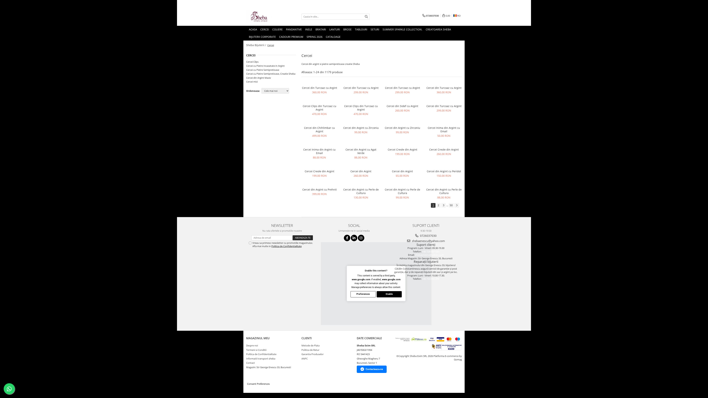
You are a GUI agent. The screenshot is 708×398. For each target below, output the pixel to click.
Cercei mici (252, 81)
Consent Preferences (258, 383)
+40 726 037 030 (430, 251)
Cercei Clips (252, 61)
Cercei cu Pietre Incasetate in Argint (265, 65)
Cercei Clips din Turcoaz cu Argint (319, 107)
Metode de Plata (310, 345)
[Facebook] (347, 238)
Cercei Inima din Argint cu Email (444, 129)
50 (451, 205)
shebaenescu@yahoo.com (428, 241)
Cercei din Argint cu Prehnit (319, 189)
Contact (250, 362)
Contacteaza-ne (374, 369)
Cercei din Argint (360, 171)
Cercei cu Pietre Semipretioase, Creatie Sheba (270, 73)
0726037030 (428, 236)
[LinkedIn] (354, 238)
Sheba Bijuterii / (256, 45)
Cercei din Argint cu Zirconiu (361, 128)
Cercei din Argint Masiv (258, 77)
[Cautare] (366, 17)
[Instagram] (361, 238)
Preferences (363, 294)
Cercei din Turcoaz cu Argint (319, 88)
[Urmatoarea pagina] (456, 205)
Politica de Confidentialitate (286, 246)
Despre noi (252, 345)
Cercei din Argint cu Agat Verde (361, 151)
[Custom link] (446, 346)
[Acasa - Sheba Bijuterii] (264, 16)
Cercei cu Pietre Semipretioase (262, 69)
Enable (389, 294)
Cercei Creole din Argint (402, 149)
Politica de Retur (310, 350)
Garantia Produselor (312, 354)
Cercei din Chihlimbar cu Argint (319, 129)
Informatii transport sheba (260, 358)
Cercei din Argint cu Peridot (444, 171)
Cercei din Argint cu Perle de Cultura (361, 191)
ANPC (304, 358)
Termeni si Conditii (256, 350)
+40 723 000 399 (430, 278)
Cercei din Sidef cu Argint (402, 106)
